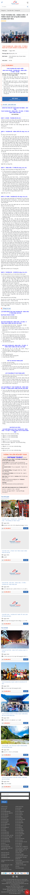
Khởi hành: (4, 56)
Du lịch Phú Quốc (5, 833)
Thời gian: (4, 50)
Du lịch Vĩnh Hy (18, 843)
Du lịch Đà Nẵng (19, 817)
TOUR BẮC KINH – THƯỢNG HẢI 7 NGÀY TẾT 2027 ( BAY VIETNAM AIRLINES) (15, 615)
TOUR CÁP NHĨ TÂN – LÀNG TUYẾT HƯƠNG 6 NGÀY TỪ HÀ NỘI (14, 650)
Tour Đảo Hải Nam (5, 854)
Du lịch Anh (3, 809)
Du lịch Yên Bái (18, 845)
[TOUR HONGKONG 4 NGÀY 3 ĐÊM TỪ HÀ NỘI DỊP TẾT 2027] (15, 671)
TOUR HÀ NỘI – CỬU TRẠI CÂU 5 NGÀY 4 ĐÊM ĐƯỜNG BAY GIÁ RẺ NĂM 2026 (14, 746)
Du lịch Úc (3, 843)
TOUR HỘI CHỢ (4, 855)
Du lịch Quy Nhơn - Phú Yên (7, 835)
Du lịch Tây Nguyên (5, 840)
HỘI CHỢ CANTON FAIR (5, 846)
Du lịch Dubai (18, 816)
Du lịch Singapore (5, 838)
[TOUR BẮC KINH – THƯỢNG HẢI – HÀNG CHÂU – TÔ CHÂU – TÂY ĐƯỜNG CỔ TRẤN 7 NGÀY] (15, 508)
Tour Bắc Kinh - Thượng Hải (13, 10)
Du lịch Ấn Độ (18, 808)
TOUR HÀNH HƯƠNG (19, 854)
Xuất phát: (4, 60)
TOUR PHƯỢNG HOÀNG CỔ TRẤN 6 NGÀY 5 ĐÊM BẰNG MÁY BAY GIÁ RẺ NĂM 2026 (15, 714)
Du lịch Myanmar (19, 829)
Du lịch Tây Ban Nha (19, 838)
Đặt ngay (15, 99)
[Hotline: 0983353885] (27, 892)
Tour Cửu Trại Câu (5, 852)
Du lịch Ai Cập (4, 808)
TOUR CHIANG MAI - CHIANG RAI (21, 848)
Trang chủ (3, 10)
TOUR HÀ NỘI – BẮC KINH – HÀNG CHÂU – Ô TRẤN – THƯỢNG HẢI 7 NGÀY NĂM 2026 (14, 583)
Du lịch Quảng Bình (19, 833)
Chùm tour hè (4, 806)
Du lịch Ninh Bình (19, 832)
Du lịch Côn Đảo (5, 816)
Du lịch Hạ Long (19, 821)
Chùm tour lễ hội (19, 806)
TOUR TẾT (17, 866)
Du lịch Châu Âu (4, 814)
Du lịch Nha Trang (19, 830)
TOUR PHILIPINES (18, 860)
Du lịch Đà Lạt (4, 817)
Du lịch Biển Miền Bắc (6, 811)
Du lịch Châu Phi (19, 814)
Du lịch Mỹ (3, 829)
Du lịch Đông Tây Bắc (20, 819)
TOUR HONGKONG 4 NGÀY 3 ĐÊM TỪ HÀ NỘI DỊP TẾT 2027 (14, 682)
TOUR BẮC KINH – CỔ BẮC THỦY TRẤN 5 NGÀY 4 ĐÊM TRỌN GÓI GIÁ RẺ (14, 551)
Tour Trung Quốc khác (6, 869)
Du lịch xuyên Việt (5, 845)
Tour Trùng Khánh (19, 868)
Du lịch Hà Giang (5, 821)
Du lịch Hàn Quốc (19, 822)
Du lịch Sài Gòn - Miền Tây (6, 837)
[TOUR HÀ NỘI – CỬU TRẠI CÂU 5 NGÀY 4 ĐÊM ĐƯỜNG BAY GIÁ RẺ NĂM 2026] (15, 735)
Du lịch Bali (18, 809)
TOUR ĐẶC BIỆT (18, 852)
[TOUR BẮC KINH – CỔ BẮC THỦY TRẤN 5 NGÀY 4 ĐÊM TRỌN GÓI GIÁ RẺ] (15, 540)
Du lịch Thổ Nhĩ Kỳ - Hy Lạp (21, 841)
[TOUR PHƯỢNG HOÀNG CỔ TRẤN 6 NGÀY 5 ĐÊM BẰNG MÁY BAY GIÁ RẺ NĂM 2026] (15, 703)
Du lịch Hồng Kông (5, 824)
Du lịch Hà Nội (4, 822)
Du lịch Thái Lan (19, 840)
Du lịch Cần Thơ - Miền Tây (7, 813)
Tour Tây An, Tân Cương (20, 864)
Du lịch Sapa (18, 837)
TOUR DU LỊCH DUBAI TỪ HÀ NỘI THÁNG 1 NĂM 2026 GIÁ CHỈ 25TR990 (14, 778)
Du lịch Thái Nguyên (5, 841)
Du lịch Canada (18, 813)
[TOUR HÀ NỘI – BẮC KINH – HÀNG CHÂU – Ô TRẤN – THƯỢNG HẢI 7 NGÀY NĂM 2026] (15, 572)
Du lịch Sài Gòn (18, 835)
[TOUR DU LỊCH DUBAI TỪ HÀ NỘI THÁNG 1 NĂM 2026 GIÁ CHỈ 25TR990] (15, 767)
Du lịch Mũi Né (18, 827)
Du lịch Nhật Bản (5, 832)
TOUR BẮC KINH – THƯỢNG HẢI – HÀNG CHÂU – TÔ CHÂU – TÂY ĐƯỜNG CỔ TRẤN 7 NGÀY (14, 519)
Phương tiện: (5, 53)
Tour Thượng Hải (5, 868)
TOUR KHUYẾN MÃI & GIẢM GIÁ (21, 855)
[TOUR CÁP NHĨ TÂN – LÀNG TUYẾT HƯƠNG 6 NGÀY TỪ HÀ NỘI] (15, 639)
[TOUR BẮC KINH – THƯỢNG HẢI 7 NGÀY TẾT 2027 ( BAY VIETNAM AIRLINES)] (15, 604)
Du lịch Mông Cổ (5, 827)
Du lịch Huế (18, 824)
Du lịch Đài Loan (4, 819)
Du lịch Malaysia (19, 825)
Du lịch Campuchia (19, 811)
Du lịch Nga (3, 830)
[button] (27, 6)
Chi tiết (25, 528)
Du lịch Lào (3, 825)
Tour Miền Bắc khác (5, 857)
